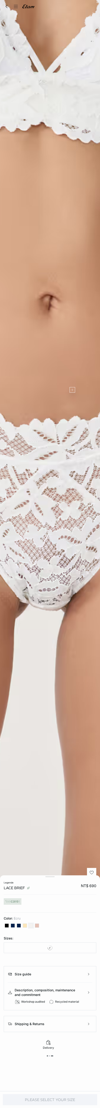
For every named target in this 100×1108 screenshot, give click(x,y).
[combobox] (50, 947)
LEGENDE (8, 882)
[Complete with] (72, 389)
